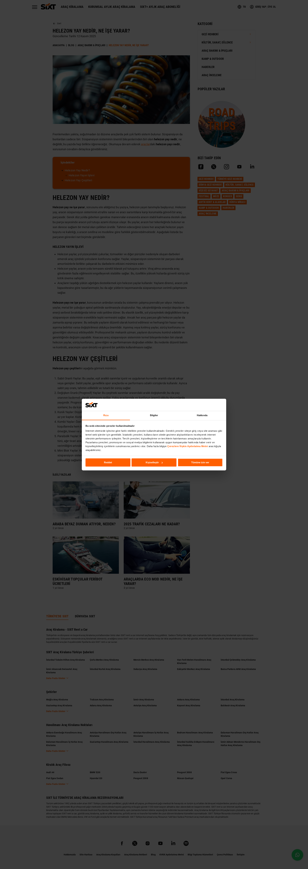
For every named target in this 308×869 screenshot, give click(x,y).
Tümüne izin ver (200, 462)
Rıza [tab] (105, 415)
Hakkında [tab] (202, 415)
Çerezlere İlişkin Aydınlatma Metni (187, 446)
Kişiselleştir (152, 462)
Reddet (108, 462)
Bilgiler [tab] (154, 415)
